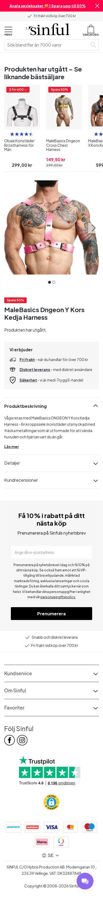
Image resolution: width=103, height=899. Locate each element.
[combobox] (47, 45)
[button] (97, 6)
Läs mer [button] (11, 446)
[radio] (12, 134)
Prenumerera (51, 613)
